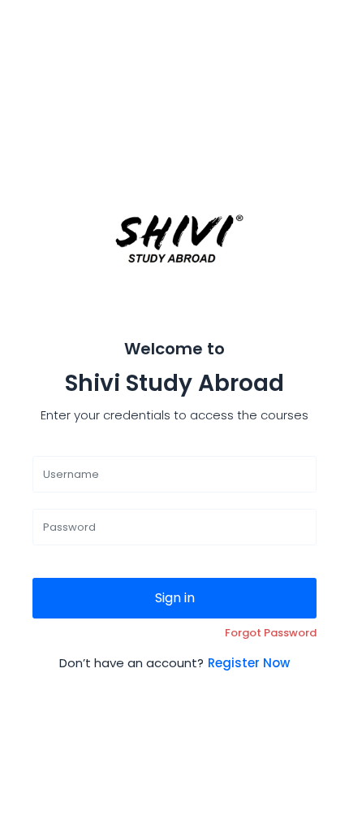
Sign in (175, 597)
